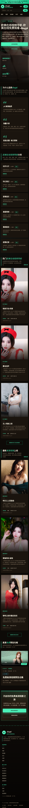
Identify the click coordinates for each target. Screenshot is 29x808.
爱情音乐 (4, 773)
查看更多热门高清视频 (14, 442)
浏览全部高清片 (14, 710)
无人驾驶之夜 (7, 423)
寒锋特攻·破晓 (8, 558)
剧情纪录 (4, 780)
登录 (21, 6)
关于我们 (4, 805)
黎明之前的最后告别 (10, 615)
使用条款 (21, 805)
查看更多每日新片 (14, 634)
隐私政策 (15, 805)
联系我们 (10, 805)
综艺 (17, 14)
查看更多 (5, 173)
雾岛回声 (6, 366)
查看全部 (26, 264)
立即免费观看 (14, 44)
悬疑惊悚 (4, 775)
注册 (26, 6)
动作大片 (4, 768)
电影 (7, 14)
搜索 (25, 10)
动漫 (21, 14)
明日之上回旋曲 (8, 500)
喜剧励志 (4, 778)
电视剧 (11, 14)
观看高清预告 (14, 49)
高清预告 (4, 793)
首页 (2, 14)
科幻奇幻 (4, 770)
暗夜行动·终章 (8, 308)
